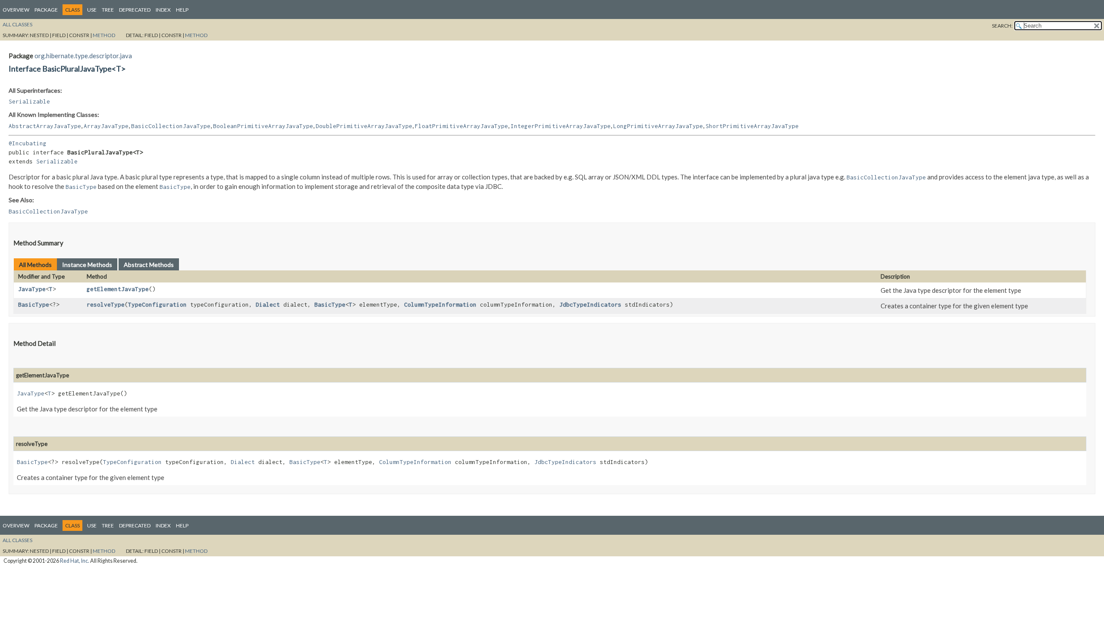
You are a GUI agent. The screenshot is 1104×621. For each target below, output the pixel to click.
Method (104, 35)
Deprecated (135, 9)
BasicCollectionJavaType (170, 125)
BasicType (33, 304)
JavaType (32, 288)
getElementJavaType (118, 288)
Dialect (268, 304)
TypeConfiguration (157, 304)
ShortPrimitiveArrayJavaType (752, 125)
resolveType (106, 304)
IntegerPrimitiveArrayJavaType (561, 125)
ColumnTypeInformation (440, 304)
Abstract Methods (149, 264)
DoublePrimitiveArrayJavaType (364, 125)
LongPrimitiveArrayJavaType (658, 125)
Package (46, 9)
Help (182, 9)
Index (163, 9)
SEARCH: (1002, 25)
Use (92, 9)
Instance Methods (87, 264)
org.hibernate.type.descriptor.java (83, 56)
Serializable (29, 101)
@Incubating (28, 143)
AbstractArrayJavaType (45, 125)
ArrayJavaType (106, 125)
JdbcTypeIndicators (590, 304)
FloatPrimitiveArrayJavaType (461, 125)
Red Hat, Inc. (74, 561)
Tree (108, 9)
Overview (16, 9)
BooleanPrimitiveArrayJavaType (263, 125)
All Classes (17, 24)
